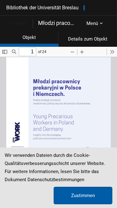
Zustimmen (83, 195)
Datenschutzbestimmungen (55, 179)
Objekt (29, 37)
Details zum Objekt (87, 39)
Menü (92, 23)
